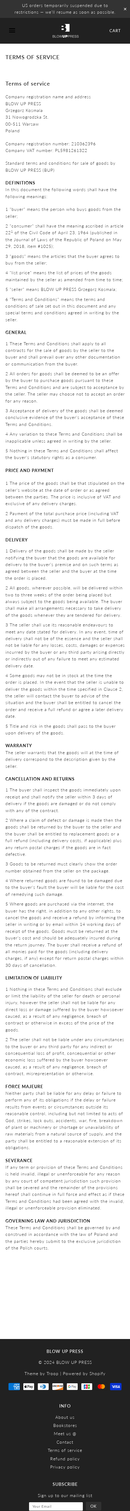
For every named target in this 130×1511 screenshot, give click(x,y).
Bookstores (65, 1425)
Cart (115, 30)
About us (65, 1417)
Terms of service (65, 1450)
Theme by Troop (41, 1373)
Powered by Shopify (84, 1373)
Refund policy (65, 1458)
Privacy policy (65, 1466)
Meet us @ (65, 1433)
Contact (65, 1442)
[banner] (66, 31)
